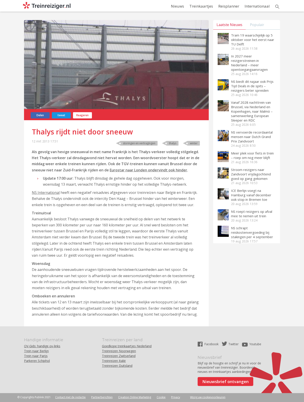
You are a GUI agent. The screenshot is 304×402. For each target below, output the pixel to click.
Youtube (255, 344)
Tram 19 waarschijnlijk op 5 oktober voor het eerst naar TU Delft (252, 39)
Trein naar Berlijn (36, 351)
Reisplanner (228, 6)
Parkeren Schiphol (37, 361)
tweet (61, 115)
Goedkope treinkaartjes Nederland (127, 346)
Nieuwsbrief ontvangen (225, 381)
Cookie (161, 397)
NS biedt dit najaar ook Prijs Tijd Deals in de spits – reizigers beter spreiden (252, 86)
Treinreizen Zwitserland (119, 356)
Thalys (172, 143)
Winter (194, 143)
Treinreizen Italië (114, 361)
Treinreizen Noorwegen (119, 351)
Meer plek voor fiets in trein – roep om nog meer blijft (252, 155)
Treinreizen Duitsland (117, 365)
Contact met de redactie (70, 397)
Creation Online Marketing (134, 397)
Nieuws (177, 6)
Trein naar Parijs (36, 356)
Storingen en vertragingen (139, 143)
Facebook (211, 344)
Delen (40, 115)
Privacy (175, 397)
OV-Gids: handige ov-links (42, 346)
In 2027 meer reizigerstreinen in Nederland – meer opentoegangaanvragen (249, 63)
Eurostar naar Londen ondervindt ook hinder (148, 170)
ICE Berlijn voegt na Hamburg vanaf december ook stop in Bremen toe (251, 195)
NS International (46, 192)
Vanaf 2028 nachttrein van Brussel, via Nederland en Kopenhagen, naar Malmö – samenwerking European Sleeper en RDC (252, 111)
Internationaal (257, 6)
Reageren (82, 115)
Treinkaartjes (201, 6)
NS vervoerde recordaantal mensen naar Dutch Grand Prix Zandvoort (252, 136)
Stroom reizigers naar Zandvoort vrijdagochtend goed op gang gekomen (251, 174)
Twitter (233, 344)
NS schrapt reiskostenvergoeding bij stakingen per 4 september (252, 232)
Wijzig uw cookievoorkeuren (207, 397)
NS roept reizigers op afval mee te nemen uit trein (251, 213)
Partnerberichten (102, 397)
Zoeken (277, 6)
